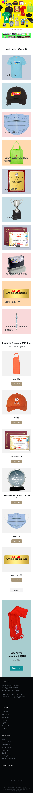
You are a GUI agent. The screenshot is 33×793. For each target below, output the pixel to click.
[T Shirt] (16, 67)
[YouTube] (21, 780)
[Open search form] (25, 3)
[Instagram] (18, 780)
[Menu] (30, 3)
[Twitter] (14, 780)
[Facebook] (11, 780)
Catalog (4, 739)
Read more (16, 384)
